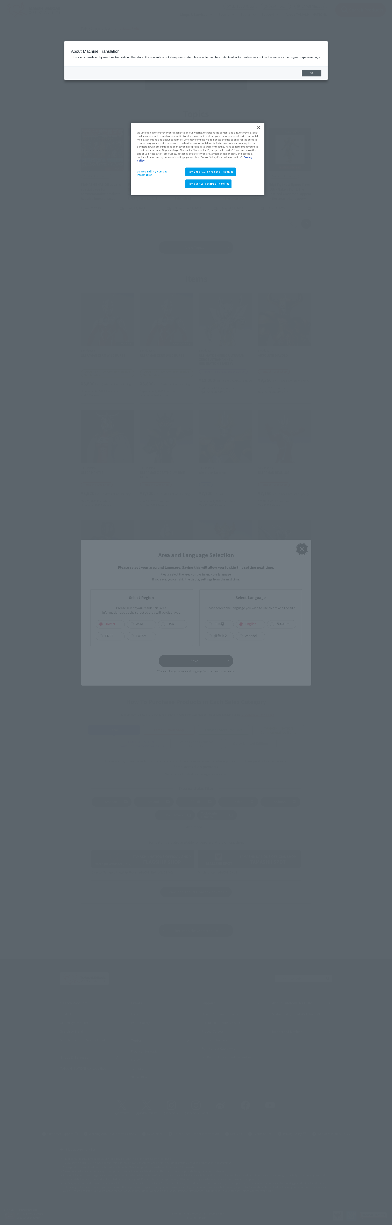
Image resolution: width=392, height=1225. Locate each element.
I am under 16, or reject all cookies (211, 171)
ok (311, 73)
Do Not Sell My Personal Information (153, 173)
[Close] (258, 127)
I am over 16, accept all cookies (208, 183)
